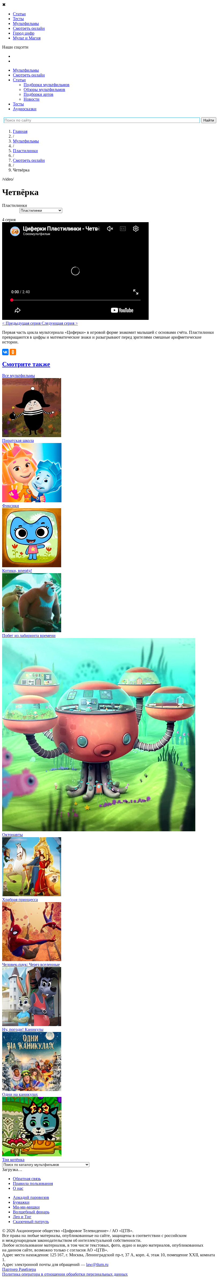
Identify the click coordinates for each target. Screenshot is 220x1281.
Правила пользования (33, 1183)
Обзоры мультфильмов (44, 89)
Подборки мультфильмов (46, 84)
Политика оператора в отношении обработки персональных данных (65, 1274)
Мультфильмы (26, 70)
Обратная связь (27, 1178)
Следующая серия (60, 323)
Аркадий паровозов (31, 1197)
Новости (31, 99)
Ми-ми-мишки (26, 1207)
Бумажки (21, 1202)
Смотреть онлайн (29, 75)
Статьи (19, 80)
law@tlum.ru (97, 1264)
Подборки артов (38, 94)
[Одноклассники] (13, 352)
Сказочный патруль (31, 1221)
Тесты (18, 104)
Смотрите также (26, 364)
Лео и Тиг (22, 1216)
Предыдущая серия (22, 323)
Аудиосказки (24, 109)
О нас (18, 1188)
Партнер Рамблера (19, 1269)
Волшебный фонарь (31, 1212)
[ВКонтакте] (5, 352)
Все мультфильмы (18, 375)
